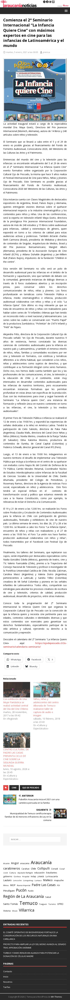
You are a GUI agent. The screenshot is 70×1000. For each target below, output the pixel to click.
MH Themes (56, 996)
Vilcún (14, 911)
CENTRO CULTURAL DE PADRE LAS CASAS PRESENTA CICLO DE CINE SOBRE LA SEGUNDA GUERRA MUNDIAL (16, 757)
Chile (33, 868)
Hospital (25, 876)
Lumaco (38, 880)
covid (5, 873)
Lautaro (7, 880)
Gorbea (17, 876)
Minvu (6, 885)
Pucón (21, 890)
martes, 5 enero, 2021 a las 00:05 (22, 52)
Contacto (7, 971)
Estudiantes (51, 872)
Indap (33, 876)
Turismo (52, 904)
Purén (31, 890)
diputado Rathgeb (25, 872)
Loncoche (17, 880)
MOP (12, 885)
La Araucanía (52, 876)
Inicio (5, 976)
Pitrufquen (9, 890)
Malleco (48, 880)
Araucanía (41, 862)
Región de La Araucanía (23, 896)
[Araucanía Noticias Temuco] (35, 5)
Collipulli (43, 868)
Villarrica (26, 910)
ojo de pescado (30, 787)
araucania (24, 863)
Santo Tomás (10, 903)
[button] (65, 10)
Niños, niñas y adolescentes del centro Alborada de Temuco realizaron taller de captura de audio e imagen (46, 707)
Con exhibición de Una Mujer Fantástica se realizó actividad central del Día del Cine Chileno (15, 703)
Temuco (28, 903)
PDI (58, 885)
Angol (15, 863)
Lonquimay (28, 880)
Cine (14, 787)
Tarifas (6, 987)
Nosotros (7, 981)
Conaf (62, 869)
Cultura (12, 872)
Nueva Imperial (23, 885)
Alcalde (6, 863)
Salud (48, 897)
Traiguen (43, 904)
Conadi (54, 868)
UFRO (60, 903)
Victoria (7, 910)
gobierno (7, 876)
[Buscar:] (35, 839)
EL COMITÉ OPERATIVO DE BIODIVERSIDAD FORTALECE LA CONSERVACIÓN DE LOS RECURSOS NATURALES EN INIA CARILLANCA (30, 936)
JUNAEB (41, 876)
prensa (46, 52)
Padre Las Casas (44, 885)
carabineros (11, 868)
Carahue (25, 868)
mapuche (59, 880)
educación (39, 872)
